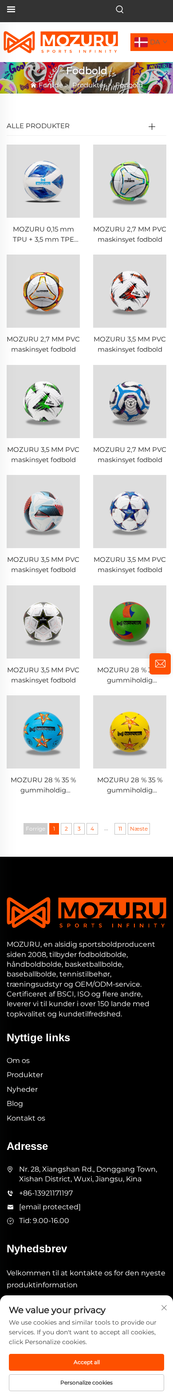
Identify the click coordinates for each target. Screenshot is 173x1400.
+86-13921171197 (46, 1193)
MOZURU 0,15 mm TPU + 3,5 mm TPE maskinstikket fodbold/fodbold (43, 235)
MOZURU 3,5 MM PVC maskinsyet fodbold (130, 344)
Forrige (35, 828)
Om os (18, 1060)
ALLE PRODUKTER (38, 126)
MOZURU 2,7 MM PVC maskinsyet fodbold (129, 234)
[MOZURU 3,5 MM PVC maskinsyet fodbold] (129, 290)
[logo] (61, 41)
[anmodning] (160, 664)
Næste (139, 828)
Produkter (89, 85)
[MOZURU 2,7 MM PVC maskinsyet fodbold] (129, 180)
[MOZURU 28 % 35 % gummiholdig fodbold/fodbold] (129, 621)
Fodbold (129, 85)
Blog (15, 1103)
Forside (51, 85)
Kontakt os (26, 1118)
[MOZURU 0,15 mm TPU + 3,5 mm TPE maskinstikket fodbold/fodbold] (43, 180)
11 (120, 828)
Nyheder (22, 1089)
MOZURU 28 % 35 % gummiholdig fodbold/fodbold (129, 676)
